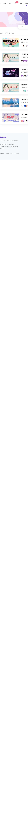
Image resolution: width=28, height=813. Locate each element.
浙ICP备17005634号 (9, 144)
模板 (10, 3)
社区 (26, 3)
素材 (21, 3)
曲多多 (7, 153)
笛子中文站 (17, 153)
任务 (15, 3)
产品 (4, 3)
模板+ (11, 153)
